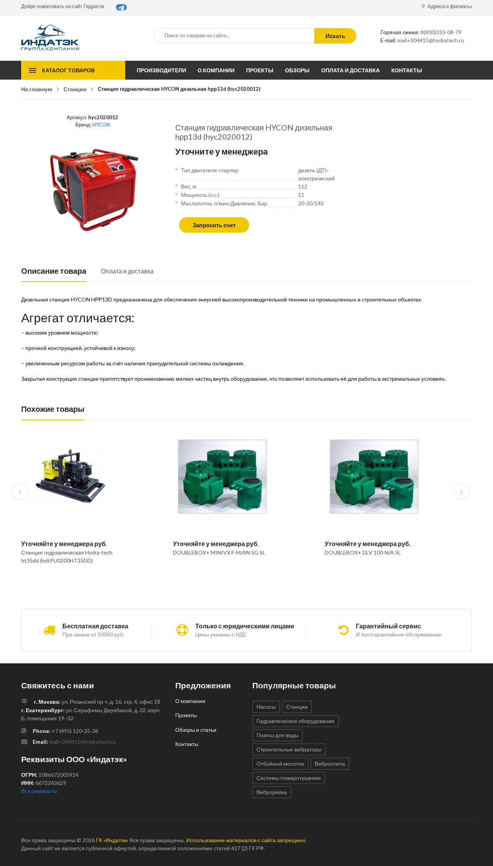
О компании (216, 70)
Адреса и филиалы (449, 6)
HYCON (101, 125)
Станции (75, 89)
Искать (335, 35)
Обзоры (297, 70)
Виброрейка (272, 792)
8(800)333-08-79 (441, 32)
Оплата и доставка (350, 70)
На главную (36, 89)
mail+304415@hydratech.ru (430, 40)
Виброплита (330, 763)
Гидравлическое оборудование (296, 721)
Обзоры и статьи (195, 729)
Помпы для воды (277, 735)
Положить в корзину (67, 580)
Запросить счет (214, 224)
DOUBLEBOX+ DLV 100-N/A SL (363, 552)
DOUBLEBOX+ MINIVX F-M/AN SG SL (219, 552)
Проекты (259, 70)
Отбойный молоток (280, 763)
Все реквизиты (39, 791)
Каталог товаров (68, 70)
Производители (161, 70)
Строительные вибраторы (289, 749)
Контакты (406, 70)
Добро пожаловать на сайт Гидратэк (62, 6)
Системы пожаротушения (289, 777)
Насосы (266, 706)
